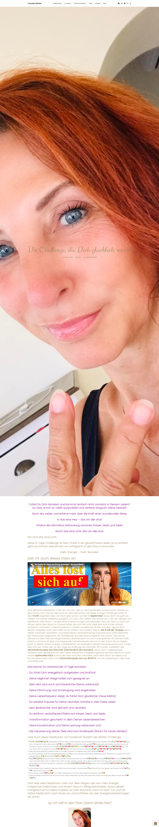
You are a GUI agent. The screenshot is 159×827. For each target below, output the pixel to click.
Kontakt (97, 3)
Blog (104, 3)
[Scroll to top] (155, 823)
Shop (90, 3)
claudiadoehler (91, 257)
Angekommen (57, 3)
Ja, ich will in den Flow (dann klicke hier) (79, 803)
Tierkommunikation (80, 3)
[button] (119, 3)
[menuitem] (57, 3)
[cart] (130, 3)
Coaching (68, 3)
